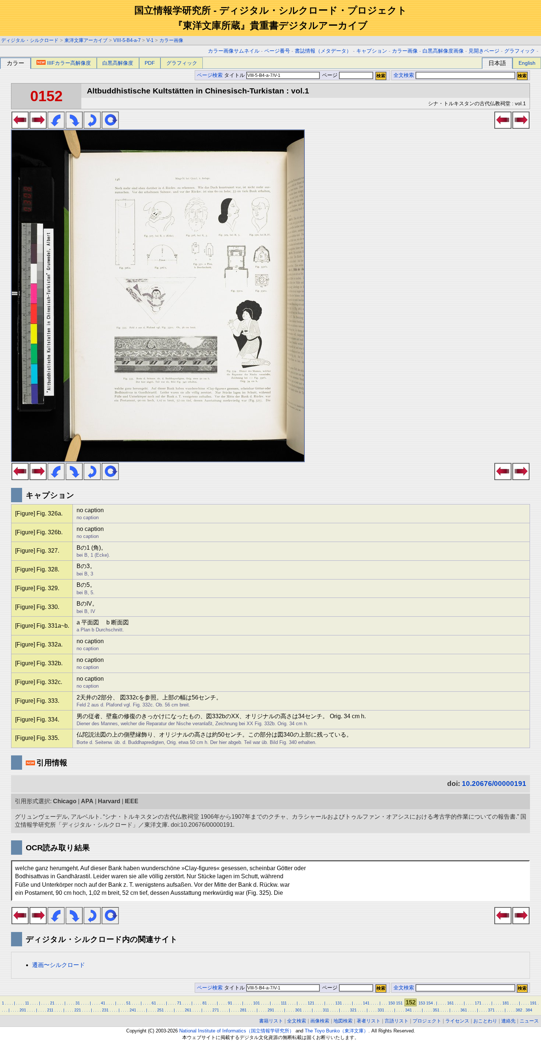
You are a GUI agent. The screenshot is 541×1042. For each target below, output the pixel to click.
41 (103, 1003)
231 (105, 1010)
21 (52, 1003)
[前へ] (20, 126)
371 (491, 1010)
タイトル (235, 75)
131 (338, 1003)
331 (381, 1010)
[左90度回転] (56, 126)
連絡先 (508, 1021)
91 (230, 1003)
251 (160, 1010)
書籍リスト (271, 1021)
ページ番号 (277, 51)
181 (505, 1003)
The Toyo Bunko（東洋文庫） (336, 1031)
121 (311, 1003)
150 (391, 1003)
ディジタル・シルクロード (30, 40)
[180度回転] (92, 126)
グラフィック (519, 51)
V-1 (149, 40)
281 (243, 1010)
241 (133, 1010)
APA (87, 801)
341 (408, 1010)
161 (450, 1003)
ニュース (529, 1021)
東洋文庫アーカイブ (85, 40)
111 (284, 1003)
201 (23, 1010)
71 (179, 1003)
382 (519, 1010)
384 (529, 1010)
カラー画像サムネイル (233, 51)
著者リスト (369, 1021)
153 (421, 1003)
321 (353, 1010)
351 (436, 1010)
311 (326, 1010)
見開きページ (483, 51)
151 (399, 1003)
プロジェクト (427, 1021)
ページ (330, 75)
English (527, 63)
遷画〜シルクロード (58, 965)
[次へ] (38, 126)
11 (27, 1003)
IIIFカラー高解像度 (69, 63)
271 (215, 1010)
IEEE (131, 801)
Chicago (65, 801)
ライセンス (457, 1021)
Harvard (109, 801)
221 (77, 1010)
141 (366, 1003)
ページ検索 (210, 75)
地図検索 (343, 1021)
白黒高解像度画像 (443, 51)
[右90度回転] (74, 126)
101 (256, 1003)
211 (50, 1010)
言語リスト (397, 1021)
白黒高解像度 (117, 63)
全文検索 (403, 75)
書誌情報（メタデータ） (323, 51)
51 (128, 1003)
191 (533, 1003)
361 (463, 1010)
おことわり (485, 1021)
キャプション (371, 51)
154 (429, 1003)
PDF (150, 63)
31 (77, 1003)
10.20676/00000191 (494, 783)
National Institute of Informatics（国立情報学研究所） (236, 1031)
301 (298, 1010)
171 (478, 1003)
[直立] (110, 126)
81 (204, 1003)
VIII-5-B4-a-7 (127, 40)
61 (154, 1003)
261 (188, 1010)
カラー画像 (171, 40)
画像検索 (319, 1021)
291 (271, 1010)
